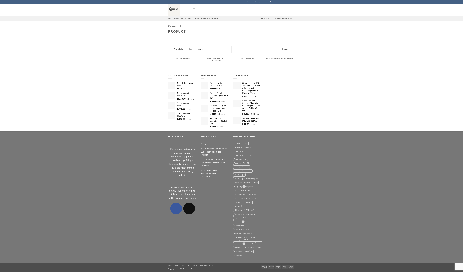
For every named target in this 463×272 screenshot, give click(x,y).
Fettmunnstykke (239, 151)
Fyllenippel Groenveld (241, 167)
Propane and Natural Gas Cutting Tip (247, 218)
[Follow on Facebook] (286, 2)
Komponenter (249, 187)
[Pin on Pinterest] (178, 37)
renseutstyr (238, 222)
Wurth (247, 252)
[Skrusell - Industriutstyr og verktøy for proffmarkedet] (178, 10)
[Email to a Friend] (176, 37)
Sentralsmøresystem (251, 222)
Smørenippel (238, 244)
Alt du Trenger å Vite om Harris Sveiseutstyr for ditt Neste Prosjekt (214, 152)
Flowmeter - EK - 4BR (241, 163)
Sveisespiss (238, 252)
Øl (252, 252)
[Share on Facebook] (170, 37)
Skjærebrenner (239, 226)
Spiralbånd (237, 248)
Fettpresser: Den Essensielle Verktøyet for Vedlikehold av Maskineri (213, 163)
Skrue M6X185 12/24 (241, 230)
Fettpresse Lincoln (240, 159)
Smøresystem (250, 244)
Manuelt (249, 202)
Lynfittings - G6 (254, 198)
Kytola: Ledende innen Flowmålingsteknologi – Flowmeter (211, 173)
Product (285, 49)
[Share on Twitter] (173, 37)
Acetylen (237, 143)
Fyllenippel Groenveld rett (243, 171)
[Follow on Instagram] (289, 2)
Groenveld (247, 183)
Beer (251, 143)
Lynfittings (243, 198)
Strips (259, 248)
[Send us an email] (293, 2)
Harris (256, 183)
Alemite (245, 143)
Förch (203, 144)
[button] (194, 10)
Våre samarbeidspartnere (256, 2)
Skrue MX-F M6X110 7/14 (243, 233)
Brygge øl (247, 147)
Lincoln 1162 (245, 190)
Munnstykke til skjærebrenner (244, 214)
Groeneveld (238, 183)
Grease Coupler (239, 175)
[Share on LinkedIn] (181, 37)
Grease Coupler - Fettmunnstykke (246, 179)
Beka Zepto (238, 147)
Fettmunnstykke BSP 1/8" (243, 155)
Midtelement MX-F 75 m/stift (244, 210)
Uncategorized (174, 26)
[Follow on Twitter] (291, 2)
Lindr (235, 198)
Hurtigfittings (238, 187)
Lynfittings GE (239, 202)
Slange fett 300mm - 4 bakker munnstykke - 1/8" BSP (244, 239)
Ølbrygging (238, 255)
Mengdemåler (238, 206)
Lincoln (236, 190)
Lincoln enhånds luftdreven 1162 (245, 194)
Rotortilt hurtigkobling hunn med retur (190, 49)
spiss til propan (249, 248)
